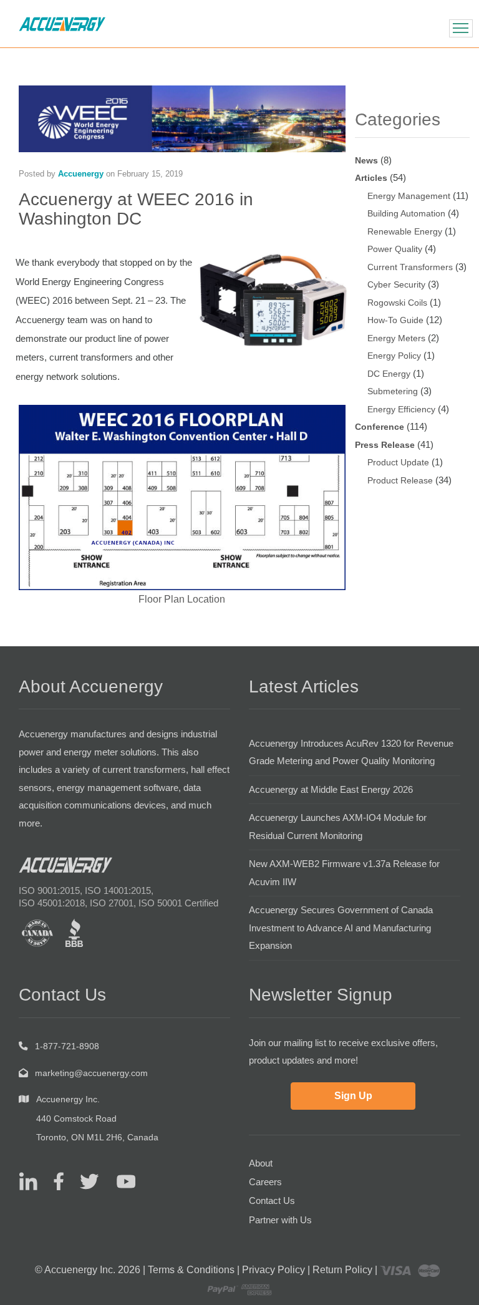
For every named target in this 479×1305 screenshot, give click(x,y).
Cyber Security (396, 284)
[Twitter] (84, 1180)
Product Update (398, 462)
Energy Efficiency (401, 409)
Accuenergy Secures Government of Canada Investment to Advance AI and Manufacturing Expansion (341, 928)
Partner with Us (280, 1220)
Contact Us (272, 1200)
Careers (265, 1181)
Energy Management (408, 196)
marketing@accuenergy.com (91, 1073)
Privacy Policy (273, 1269)
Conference (379, 427)
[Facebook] (54, 1180)
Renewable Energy (404, 231)
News (366, 160)
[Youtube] (118, 1180)
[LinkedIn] (28, 1180)
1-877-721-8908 (67, 1046)
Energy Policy (394, 356)
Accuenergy (81, 173)
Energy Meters (396, 338)
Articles (371, 178)
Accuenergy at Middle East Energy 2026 (331, 789)
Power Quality (394, 249)
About (261, 1163)
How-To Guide (395, 320)
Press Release (385, 445)
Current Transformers (410, 267)
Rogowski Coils (397, 303)
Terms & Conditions (191, 1269)
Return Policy (342, 1269)
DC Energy (388, 374)
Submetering (392, 391)
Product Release (400, 480)
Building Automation (406, 213)
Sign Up (353, 1095)
